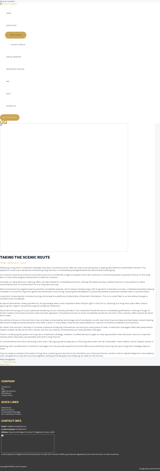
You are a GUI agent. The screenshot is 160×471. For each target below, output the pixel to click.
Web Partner (155, 469)
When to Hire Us (18, 45)
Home (8, 13)
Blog (8, 94)
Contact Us (11, 106)
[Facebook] (2, 122)
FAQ (7, 81)
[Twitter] (5, 122)
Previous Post (8, 362)
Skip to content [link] (7, 1)
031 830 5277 (21, 429)
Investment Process (15, 69)
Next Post (6, 364)
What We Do (11, 25)
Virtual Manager (13, 57)
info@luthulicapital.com (16, 426)
